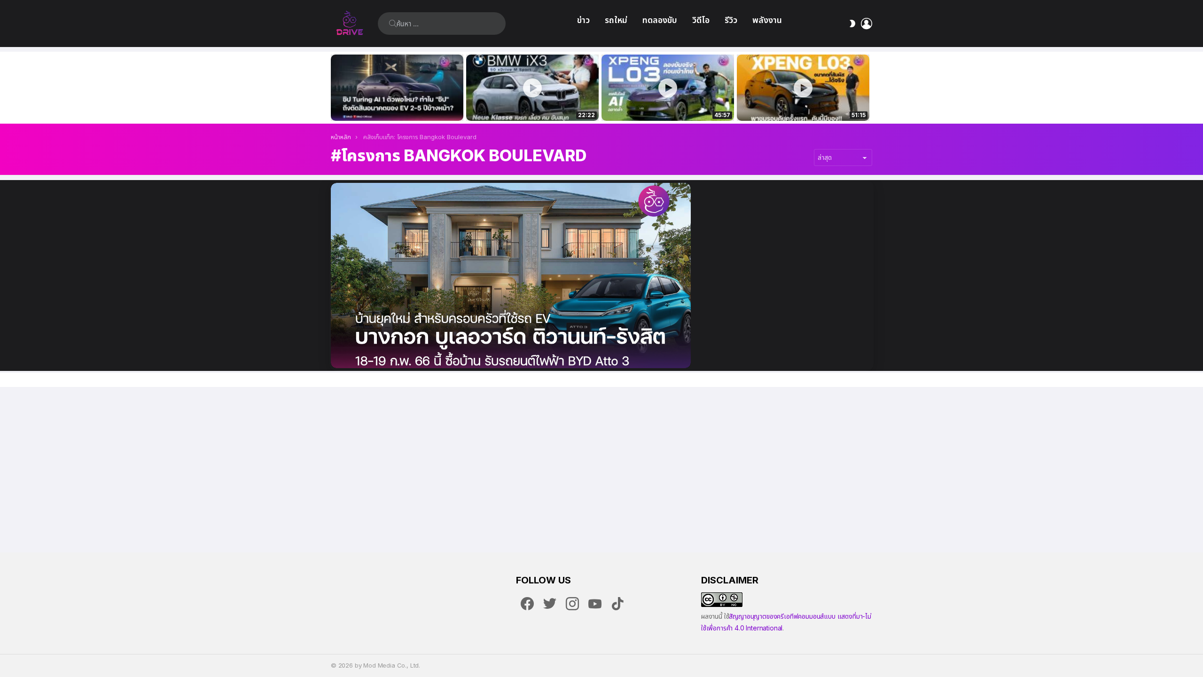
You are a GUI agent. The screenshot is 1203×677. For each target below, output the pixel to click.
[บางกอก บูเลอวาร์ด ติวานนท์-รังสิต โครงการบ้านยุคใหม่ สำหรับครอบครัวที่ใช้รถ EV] (511, 275)
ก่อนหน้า (335, 88)
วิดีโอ (701, 20)
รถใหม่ (616, 20)
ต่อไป (867, 88)
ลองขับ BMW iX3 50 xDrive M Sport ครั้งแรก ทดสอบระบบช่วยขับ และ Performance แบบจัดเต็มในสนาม (526, 103)
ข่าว (583, 20)
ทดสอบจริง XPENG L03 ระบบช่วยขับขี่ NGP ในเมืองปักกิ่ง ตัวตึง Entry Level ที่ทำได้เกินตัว (662, 103)
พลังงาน (767, 20)
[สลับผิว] (852, 23)
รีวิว (731, 20)
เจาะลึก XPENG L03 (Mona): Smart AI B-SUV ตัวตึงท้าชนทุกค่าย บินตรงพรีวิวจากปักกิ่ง (803, 103)
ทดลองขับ (659, 20)
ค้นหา (393, 23)
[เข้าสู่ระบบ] (866, 23)
